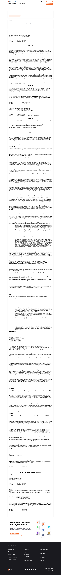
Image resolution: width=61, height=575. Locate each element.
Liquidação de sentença (11, 551)
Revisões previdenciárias (44, 549)
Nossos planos (49, 3)
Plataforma (14, 3)
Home (9, 7)
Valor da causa (10, 552)
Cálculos (9, 3)
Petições (19, 3)
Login (45, 1)
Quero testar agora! (14, 533)
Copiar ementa (47, 15)
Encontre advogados (27, 558)
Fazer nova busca (49, 8)
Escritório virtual (26, 554)
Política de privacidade (43, 562)
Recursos (23, 3)
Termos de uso (42, 560)
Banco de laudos (26, 549)
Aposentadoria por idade (12, 559)
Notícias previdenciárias (27, 562)
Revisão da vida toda (11, 549)
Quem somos (42, 555)
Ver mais (10, 26)
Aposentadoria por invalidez (12, 557)
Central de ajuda (42, 557)
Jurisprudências (13, 7)
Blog (42, 1)
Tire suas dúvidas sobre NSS (28, 560)
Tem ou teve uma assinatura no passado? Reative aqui (17, 535)
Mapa (40, 558)
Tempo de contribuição (11, 554)
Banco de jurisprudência (27, 551)
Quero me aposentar (49, 1)
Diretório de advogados (27, 552)
